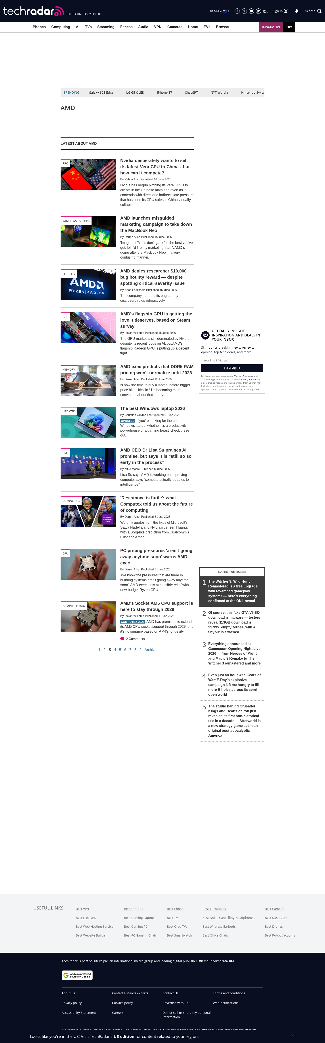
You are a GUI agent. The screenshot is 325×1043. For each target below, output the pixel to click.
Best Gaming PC (135, 926)
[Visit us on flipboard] (258, 11)
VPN (158, 27)
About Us (68, 993)
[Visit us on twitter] (244, 11)
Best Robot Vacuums (280, 935)
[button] (313, 11)
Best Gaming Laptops (139, 918)
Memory (69, 369)
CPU (65, 553)
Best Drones (274, 926)
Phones (39, 27)
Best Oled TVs (177, 926)
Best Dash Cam (276, 918)
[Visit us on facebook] (237, 11)
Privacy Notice (248, 379)
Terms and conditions (229, 993)
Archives (151, 650)
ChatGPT (191, 92)
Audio (143, 27)
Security (69, 274)
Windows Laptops (76, 221)
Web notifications (226, 1003)
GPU (65, 317)
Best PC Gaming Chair (140, 935)
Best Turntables (214, 909)
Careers (118, 1012)
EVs (207, 27)
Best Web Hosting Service (94, 926)
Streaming (106, 27)
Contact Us (170, 993)
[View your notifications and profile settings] (296, 11)
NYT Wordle (219, 92)
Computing (60, 27)
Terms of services (244, 376)
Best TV (172, 918)
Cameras (174, 27)
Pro (65, 163)
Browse (222, 27)
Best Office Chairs (216, 935)
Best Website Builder (91, 935)
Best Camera (274, 909)
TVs (88, 27)
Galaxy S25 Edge (101, 92)
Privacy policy (72, 1003)
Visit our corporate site (216, 961)
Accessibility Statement (79, 1012)
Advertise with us (175, 1003)
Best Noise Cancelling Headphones (228, 918)
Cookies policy (122, 1003)
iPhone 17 (164, 92)
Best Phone (175, 909)
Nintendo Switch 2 (255, 92)
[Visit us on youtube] (251, 11)
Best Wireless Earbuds (219, 926)
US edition (124, 1036)
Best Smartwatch (179, 935)
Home (193, 27)
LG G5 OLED (135, 92)
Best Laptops (133, 909)
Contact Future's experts (130, 993)
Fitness (126, 27)
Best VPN (82, 909)
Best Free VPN (86, 918)
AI (77, 27)
